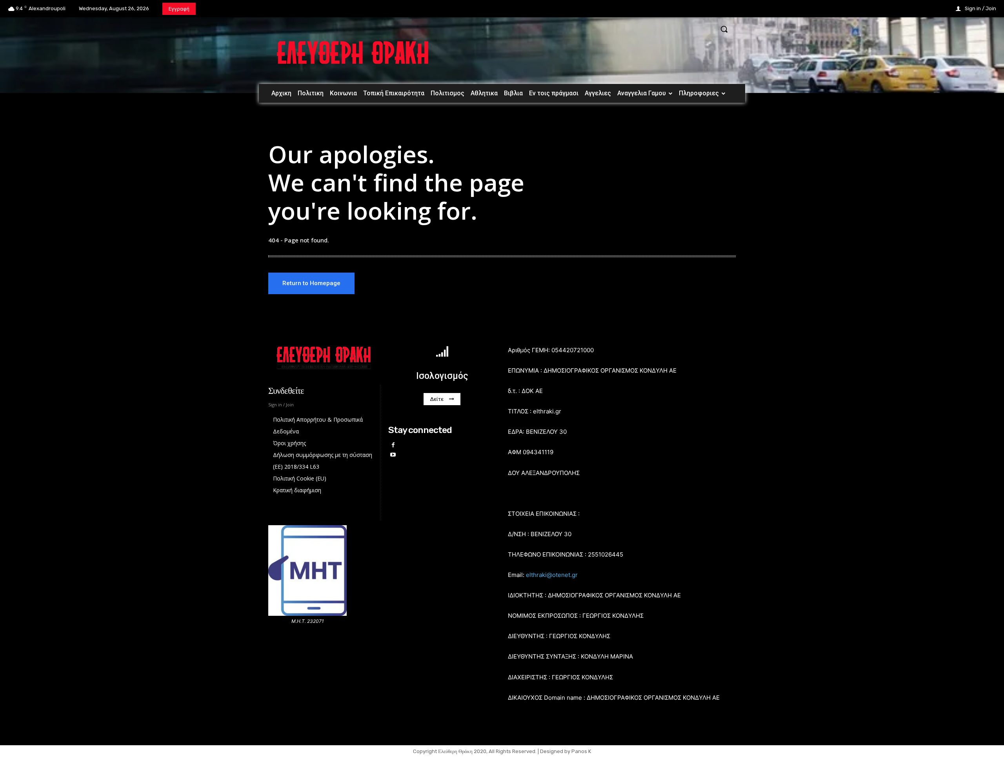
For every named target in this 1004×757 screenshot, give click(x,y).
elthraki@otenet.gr (552, 575)
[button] (724, 29)
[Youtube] (393, 455)
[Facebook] (393, 445)
